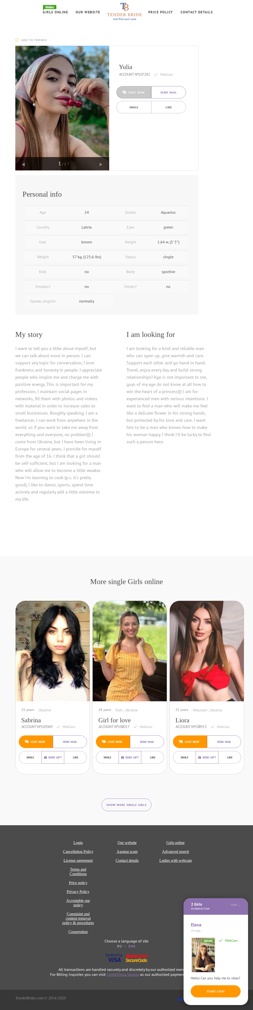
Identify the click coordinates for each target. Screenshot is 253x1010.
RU (119, 946)
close (234, 904)
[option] (62, 108)
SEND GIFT (55, 757)
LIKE (169, 107)
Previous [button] (23, 164)
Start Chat (216, 991)
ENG (132, 946)
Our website (88, 12)
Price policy (160, 12)
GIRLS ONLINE (55, 12)
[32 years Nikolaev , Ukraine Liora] (207, 652)
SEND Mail (168, 92)
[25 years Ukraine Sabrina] (53, 652)
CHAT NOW (136, 92)
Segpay (133, 974)
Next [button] (101, 164)
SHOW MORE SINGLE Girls (126, 805)
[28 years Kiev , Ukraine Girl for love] (130, 652)
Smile (133, 107)
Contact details (197, 12)
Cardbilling (115, 974)
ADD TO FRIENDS (34, 40)
